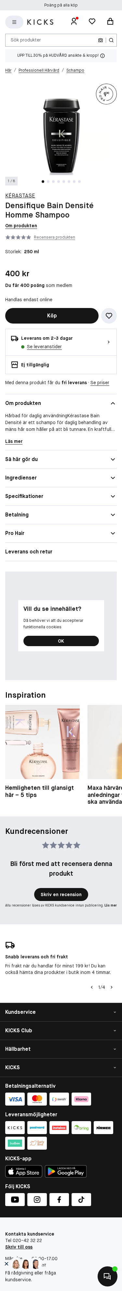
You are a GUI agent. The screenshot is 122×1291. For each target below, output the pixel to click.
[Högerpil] (111, 987)
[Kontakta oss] (107, 1276)
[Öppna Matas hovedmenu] (14, 22)
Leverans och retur (28, 551)
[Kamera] (100, 40)
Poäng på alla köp (61, 5)
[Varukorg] (110, 22)
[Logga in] (73, 22)
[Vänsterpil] (92, 987)
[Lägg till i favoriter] (109, 316)
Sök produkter (26, 40)
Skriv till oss (19, 1247)
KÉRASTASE (20, 195)
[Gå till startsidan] (40, 22)
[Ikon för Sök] (111, 40)
